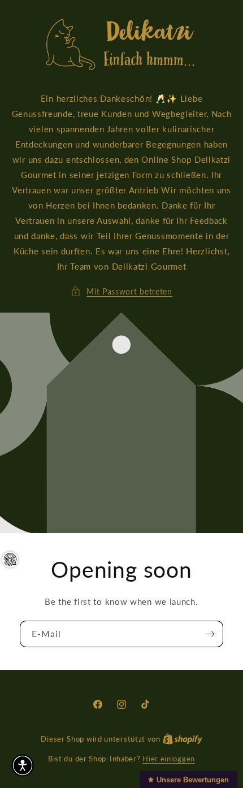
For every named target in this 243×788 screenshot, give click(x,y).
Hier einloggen (168, 758)
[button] (121, 291)
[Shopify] (182, 738)
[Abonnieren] (210, 634)
